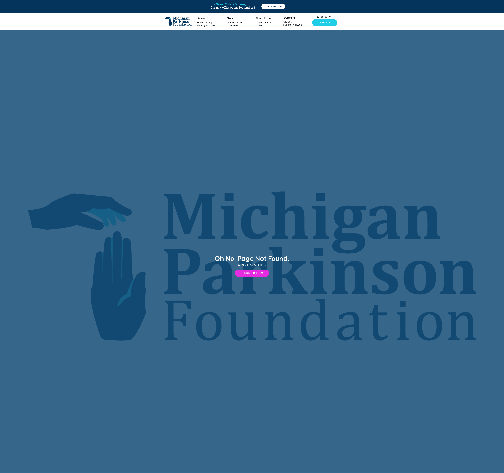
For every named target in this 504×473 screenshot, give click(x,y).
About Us (261, 18)
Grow (230, 18)
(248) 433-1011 (324, 17)
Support (289, 18)
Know (201, 18)
